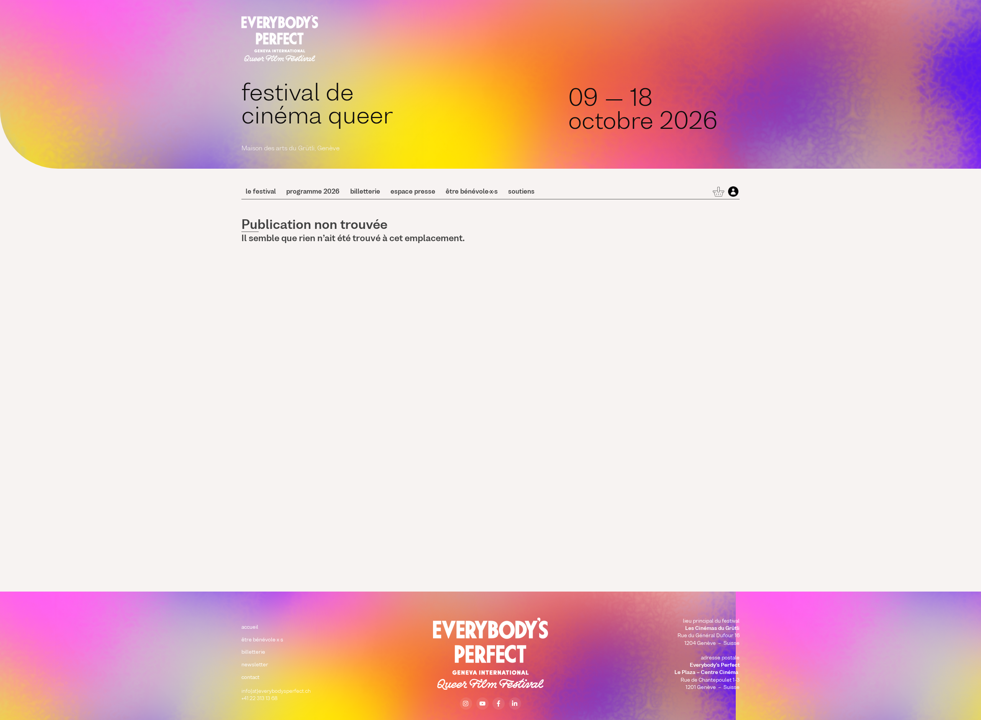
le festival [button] (261, 192)
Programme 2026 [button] (313, 192)
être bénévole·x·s (472, 192)
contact (250, 677)
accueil (249, 627)
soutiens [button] (521, 192)
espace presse (412, 192)
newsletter (254, 664)
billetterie (365, 192)
